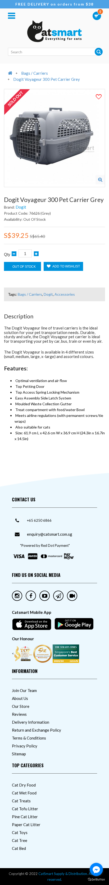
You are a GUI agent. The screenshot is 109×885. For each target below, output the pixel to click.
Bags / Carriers (34, 73)
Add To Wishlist (66, 266)
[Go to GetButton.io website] (96, 879)
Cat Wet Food (24, 792)
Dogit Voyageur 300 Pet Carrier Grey (46, 79)
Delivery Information (30, 722)
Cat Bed (19, 848)
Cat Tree (19, 840)
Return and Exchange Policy (36, 730)
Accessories (64, 294)
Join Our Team (24, 690)
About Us (20, 698)
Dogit (21, 207)
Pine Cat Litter (25, 816)
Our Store (20, 706)
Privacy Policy (24, 745)
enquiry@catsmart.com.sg (49, 534)
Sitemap (19, 753)
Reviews (19, 714)
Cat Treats (21, 800)
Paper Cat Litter (26, 824)
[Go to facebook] (96, 869)
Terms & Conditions (29, 738)
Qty (7, 254)
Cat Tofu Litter (25, 808)
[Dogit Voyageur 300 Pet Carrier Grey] (100, 179)
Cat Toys (20, 832)
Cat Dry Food (24, 785)
